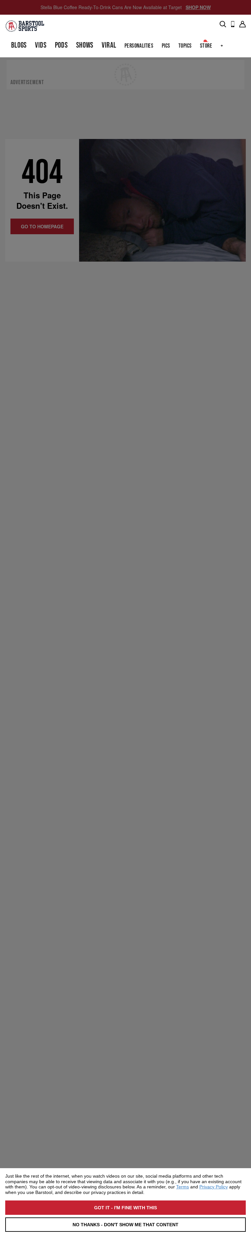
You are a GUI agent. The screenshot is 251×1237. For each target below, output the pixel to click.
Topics (185, 45)
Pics (166, 45)
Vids (40, 45)
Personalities (139, 45)
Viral (109, 45)
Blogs (19, 45)
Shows (84, 45)
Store (206, 45)
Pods (61, 45)
